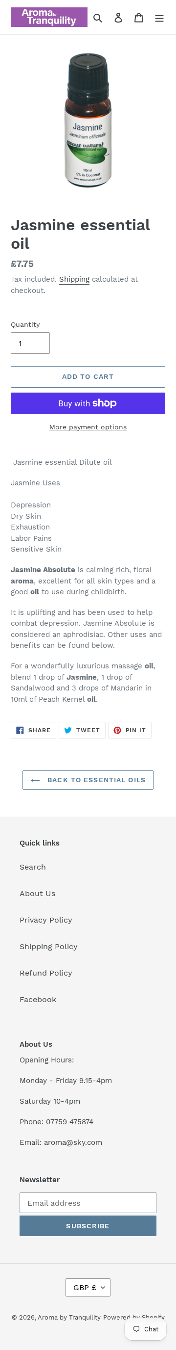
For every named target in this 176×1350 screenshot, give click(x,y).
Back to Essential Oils (95, 780)
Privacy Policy (46, 920)
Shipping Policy (49, 946)
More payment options (88, 427)
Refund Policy (46, 973)
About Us (37, 893)
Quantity (25, 324)
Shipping (74, 279)
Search (33, 867)
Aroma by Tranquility (69, 1317)
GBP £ (84, 1287)
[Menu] (159, 17)
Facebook (38, 999)
